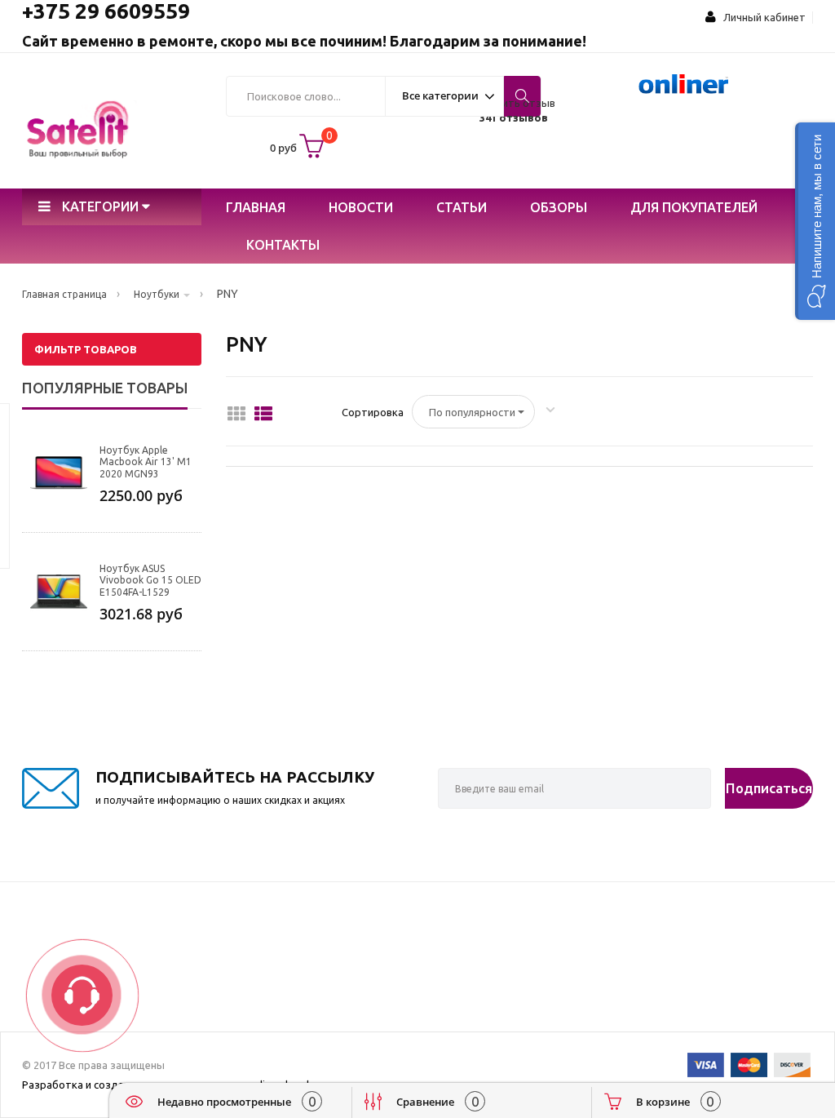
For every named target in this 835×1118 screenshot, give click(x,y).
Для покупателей (694, 207)
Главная (255, 207)
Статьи (461, 207)
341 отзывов (513, 117)
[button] (815, 221)
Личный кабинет (761, 17)
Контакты (283, 244)
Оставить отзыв (513, 103)
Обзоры (558, 207)
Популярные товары (105, 387)
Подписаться (769, 788)
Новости (361, 207)
